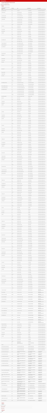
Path (3, 8)
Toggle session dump (3, 406)
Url (4, 8)
